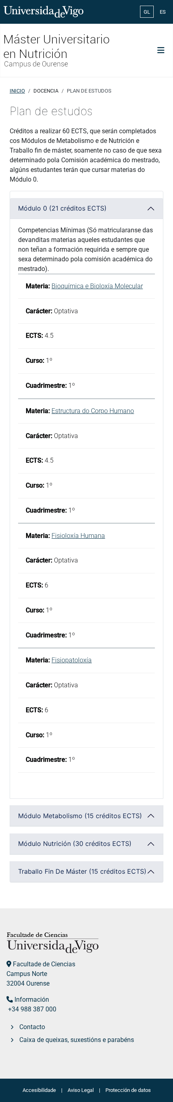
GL (147, 12)
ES (163, 12)
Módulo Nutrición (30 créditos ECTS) (75, 843)
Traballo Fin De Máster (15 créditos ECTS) (82, 871)
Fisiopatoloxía (71, 660)
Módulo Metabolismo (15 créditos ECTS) (80, 816)
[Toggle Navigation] (161, 50)
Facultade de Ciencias (44, 964)
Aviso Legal (81, 1090)
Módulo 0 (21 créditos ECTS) (62, 208)
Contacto (32, 1027)
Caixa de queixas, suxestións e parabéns (76, 1040)
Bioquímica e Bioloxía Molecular (97, 286)
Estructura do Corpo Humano (92, 411)
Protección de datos (128, 1090)
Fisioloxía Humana (78, 536)
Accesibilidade (39, 1090)
